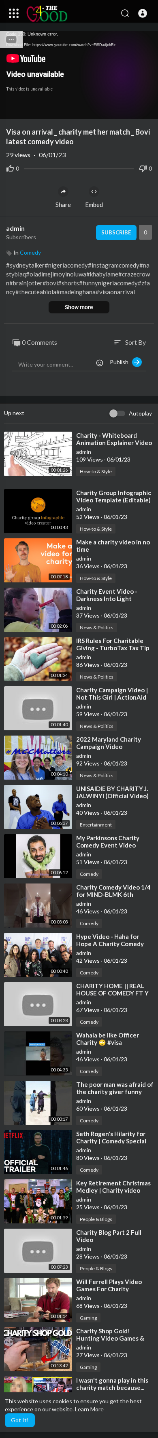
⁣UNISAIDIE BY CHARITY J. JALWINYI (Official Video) (112, 792)
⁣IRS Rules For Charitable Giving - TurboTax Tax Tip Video (112, 648)
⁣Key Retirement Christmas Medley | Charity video (113, 1186)
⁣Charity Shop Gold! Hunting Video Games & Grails (110, 1338)
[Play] (10, 109)
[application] (79, 75)
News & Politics (96, 627)
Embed (94, 204)
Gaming (88, 1318)
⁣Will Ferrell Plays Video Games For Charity (109, 1285)
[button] (143, 13)
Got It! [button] (20, 1420)
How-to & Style (96, 471)
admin (15, 228)
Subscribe (116, 232)
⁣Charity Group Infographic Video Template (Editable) (113, 496)
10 (119, 109)
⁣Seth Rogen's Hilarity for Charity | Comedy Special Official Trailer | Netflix (111, 1141)
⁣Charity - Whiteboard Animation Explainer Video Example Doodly (114, 442)
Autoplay (140, 413)
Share (63, 204)
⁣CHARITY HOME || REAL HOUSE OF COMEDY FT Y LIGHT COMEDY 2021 (112, 993)
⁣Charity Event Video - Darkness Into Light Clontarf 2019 (106, 598)
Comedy (30, 252)
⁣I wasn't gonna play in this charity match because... (112, 1384)
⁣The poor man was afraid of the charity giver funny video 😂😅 (115, 1092)
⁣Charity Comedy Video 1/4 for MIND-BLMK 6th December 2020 (113, 894)
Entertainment (96, 825)
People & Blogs (96, 1219)
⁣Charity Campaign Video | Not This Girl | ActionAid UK (112, 697)
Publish (121, 361)
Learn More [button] (89, 1409)
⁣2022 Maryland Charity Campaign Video (108, 743)
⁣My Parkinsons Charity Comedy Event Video (107, 841)
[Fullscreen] (147, 109)
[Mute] (133, 109)
